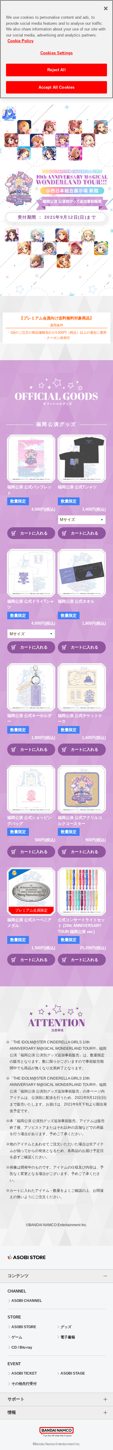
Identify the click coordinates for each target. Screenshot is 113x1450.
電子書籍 (68, 1337)
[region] (56, 49)
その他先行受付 (24, 1384)
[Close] (105, 8)
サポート (16, 1399)
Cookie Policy (20, 41)
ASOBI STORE (23, 1327)
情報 (12, 1412)
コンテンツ (18, 1275)
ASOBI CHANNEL (26, 1301)
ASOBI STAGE (73, 1373)
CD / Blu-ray (21, 1347)
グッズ (66, 1327)
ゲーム (16, 1337)
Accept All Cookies (56, 87)
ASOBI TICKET (24, 1373)
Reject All (56, 70)
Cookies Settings (56, 53)
